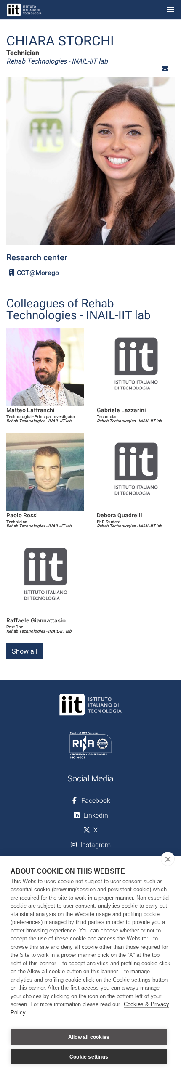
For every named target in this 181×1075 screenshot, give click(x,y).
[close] (168, 859)
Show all (24, 651)
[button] (165, 69)
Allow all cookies (88, 1037)
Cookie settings (88, 1057)
